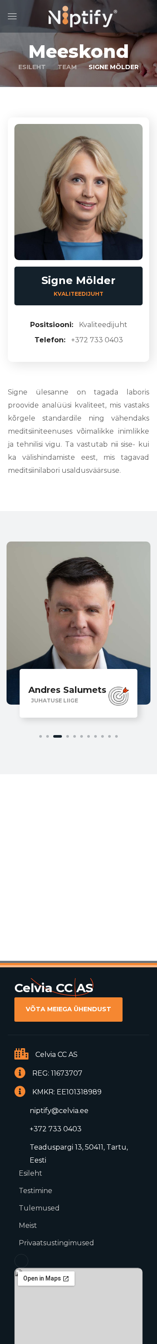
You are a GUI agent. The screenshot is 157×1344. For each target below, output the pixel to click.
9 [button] (102, 736)
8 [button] (95, 736)
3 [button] (57, 736)
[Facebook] (21, 1261)
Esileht (32, 67)
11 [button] (116, 736)
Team (67, 67)
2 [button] (47, 736)
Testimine (35, 1191)
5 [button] (74, 736)
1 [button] (40, 736)
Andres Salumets (67, 690)
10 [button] (109, 736)
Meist (28, 1225)
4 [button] (67, 736)
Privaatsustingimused (56, 1243)
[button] (68, 1009)
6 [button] (81, 736)
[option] (78, 632)
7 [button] (88, 736)
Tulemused (39, 1208)
